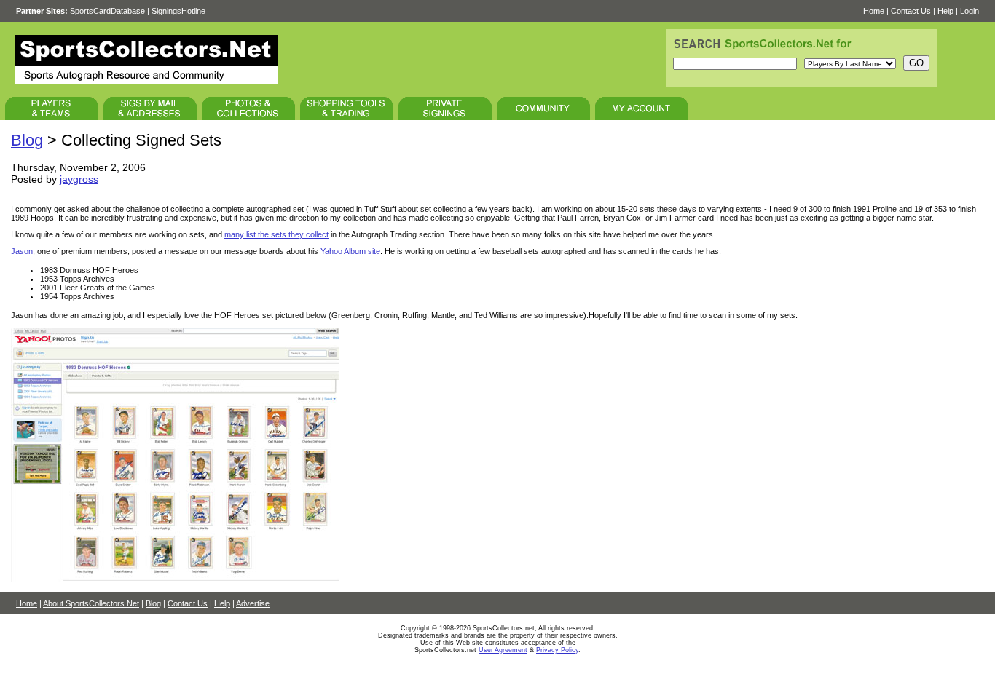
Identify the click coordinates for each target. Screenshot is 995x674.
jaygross (79, 179)
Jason (22, 251)
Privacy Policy (557, 650)
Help (945, 11)
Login (969, 11)
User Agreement (503, 650)
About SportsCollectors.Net (91, 603)
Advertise (253, 603)
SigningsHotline (178, 11)
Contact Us (911, 11)
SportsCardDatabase (107, 11)
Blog (27, 140)
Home (873, 11)
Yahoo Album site (350, 251)
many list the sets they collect (276, 234)
